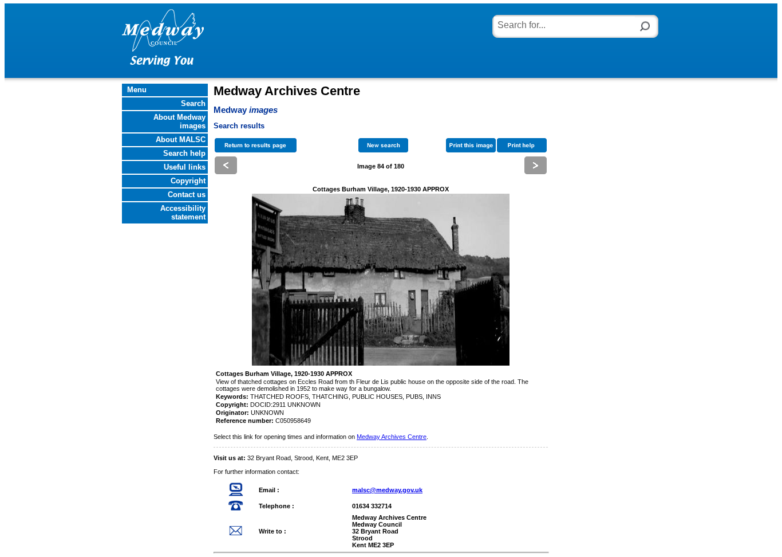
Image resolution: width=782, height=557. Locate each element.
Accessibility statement (184, 212)
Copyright (189, 180)
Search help (185, 153)
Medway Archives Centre (391, 436)
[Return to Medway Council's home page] (163, 36)
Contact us (188, 194)
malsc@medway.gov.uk (387, 490)
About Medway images (180, 121)
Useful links (186, 167)
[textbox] (564, 23)
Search (194, 103)
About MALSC (182, 139)
